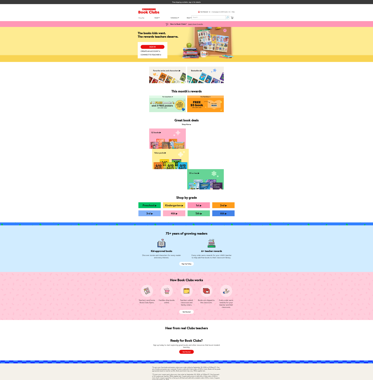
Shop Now (186, 124)
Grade (156, 18)
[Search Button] (227, 17)
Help (233, 12)
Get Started (204, 12)
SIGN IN (152, 47)
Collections (174, 18)
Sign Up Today (186, 264)
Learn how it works (195, 24)
